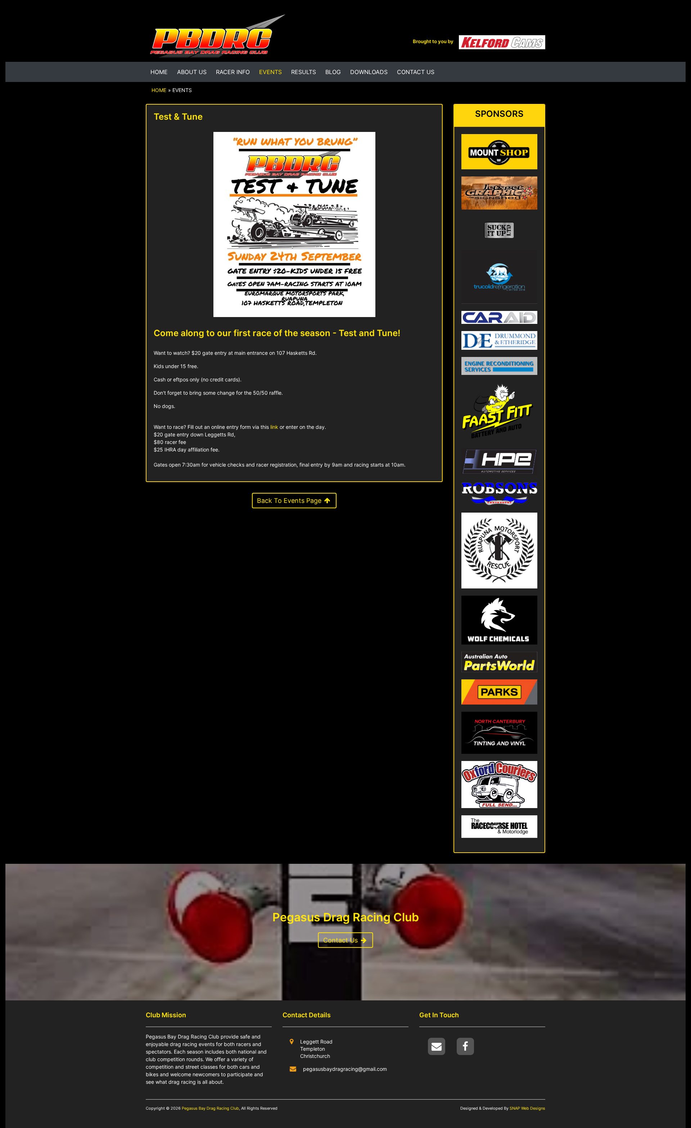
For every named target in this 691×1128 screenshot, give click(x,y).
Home (159, 71)
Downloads (369, 71)
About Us (192, 71)
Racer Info (233, 71)
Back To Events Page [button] (290, 500)
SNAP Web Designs (527, 1108)
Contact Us (415, 71)
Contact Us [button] (341, 940)
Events (272, 71)
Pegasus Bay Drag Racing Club (210, 1108)
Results (303, 71)
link (274, 427)
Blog (333, 71)
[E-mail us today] (437, 1046)
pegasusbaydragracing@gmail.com (345, 1069)
